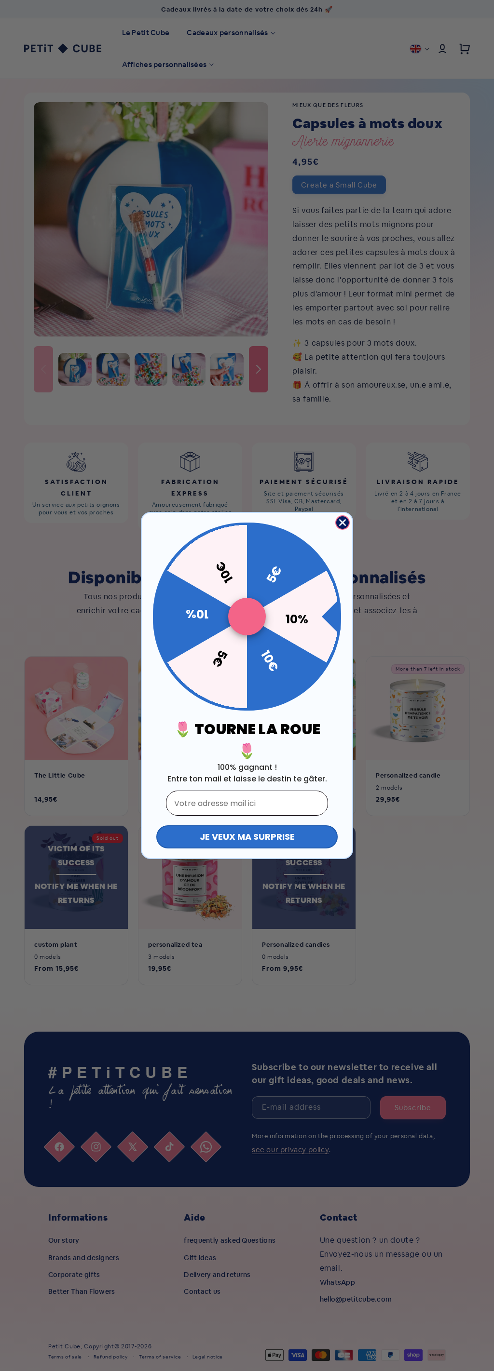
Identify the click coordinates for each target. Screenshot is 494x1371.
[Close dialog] (342, 522)
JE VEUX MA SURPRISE (247, 837)
